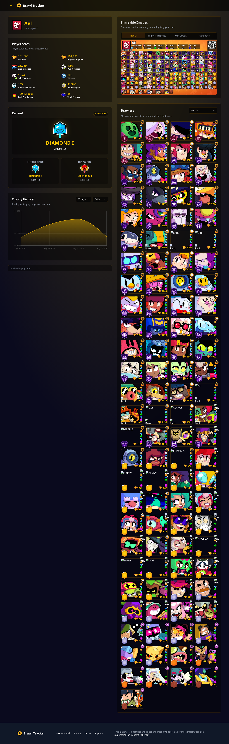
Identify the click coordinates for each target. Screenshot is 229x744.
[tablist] (169, 35)
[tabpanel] (169, 67)
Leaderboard (63, 733)
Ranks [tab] (133, 35)
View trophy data (22, 268)
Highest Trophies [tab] (157, 35)
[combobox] (83, 199)
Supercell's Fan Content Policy (130, 734)
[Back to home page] (11, 5)
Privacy (77, 733)
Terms (88, 733)
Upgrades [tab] (204, 35)
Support (99, 733)
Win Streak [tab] (180, 35)
